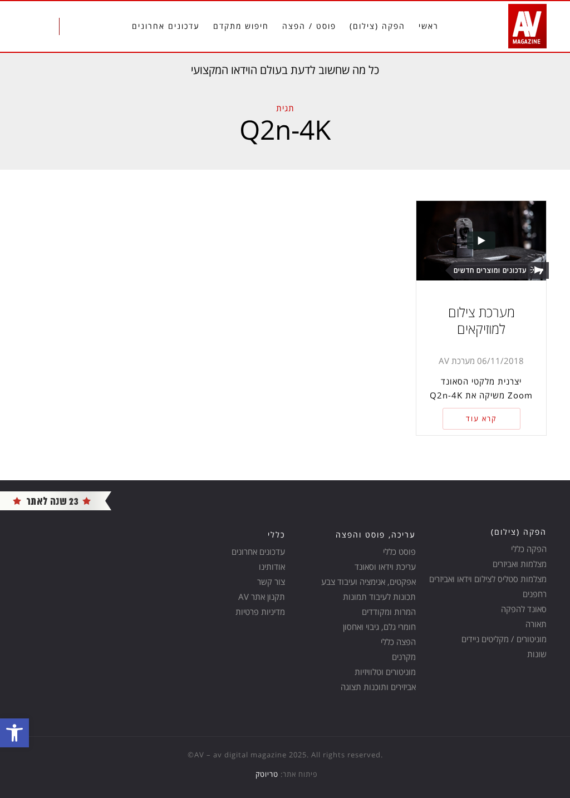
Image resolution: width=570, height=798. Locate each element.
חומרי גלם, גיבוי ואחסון (379, 626)
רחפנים (535, 593)
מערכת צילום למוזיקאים (481, 320)
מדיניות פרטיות (260, 611)
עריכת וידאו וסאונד (385, 566)
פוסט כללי (399, 551)
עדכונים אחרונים (166, 26)
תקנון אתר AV (261, 596)
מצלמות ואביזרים (520, 563)
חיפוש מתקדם (241, 26)
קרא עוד (481, 418)
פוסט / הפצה (309, 26)
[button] (14, 732)
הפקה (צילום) (377, 26)
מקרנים (404, 656)
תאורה (536, 623)
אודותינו (272, 566)
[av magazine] (55, 500)
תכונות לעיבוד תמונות (379, 596)
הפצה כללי (398, 641)
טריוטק (266, 774)
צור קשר (271, 581)
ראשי (429, 26)
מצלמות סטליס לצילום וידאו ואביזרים (488, 578)
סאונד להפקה (524, 608)
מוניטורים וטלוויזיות (385, 671)
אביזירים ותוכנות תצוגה (378, 686)
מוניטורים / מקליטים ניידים (504, 638)
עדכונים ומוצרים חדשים (490, 270)
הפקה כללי (529, 548)
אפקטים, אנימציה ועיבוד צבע (368, 581)
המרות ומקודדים (389, 611)
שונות (537, 653)
